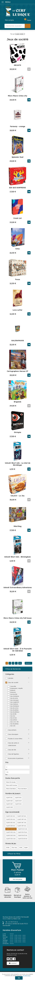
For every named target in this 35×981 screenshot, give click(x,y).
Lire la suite (29, 69)
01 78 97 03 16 (13, 922)
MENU (7, 2)
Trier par (12, 34)
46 (20, 663)
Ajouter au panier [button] (29, 99)
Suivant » (28, 663)
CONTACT (14, 963)
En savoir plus (26, 975)
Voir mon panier (17, 879)
